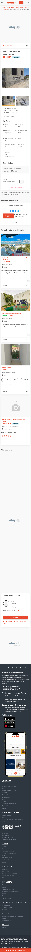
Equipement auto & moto (9, 790)
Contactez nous (6, 944)
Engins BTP (5, 806)
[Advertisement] (15, 27)
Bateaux (4, 792)
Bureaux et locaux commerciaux (11, 891)
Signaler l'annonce (16, 188)
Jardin (4, 821)
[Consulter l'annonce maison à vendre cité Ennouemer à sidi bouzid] (15, 406)
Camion (4, 801)
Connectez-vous (8, 216)
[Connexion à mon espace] (27, 45)
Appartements (6, 885)
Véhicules (6, 781)
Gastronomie (5, 929)
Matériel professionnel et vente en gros (12, 916)
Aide (2, 938)
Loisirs (5, 844)
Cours (3, 912)
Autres (5, 925)
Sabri (12, 601)
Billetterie (4, 862)
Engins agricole (6, 797)
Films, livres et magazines (9, 853)
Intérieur (4, 817)
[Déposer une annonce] (21, 2)
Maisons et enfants (11, 812)
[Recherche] (29, 2)
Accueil (3, 7)
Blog (17, 938)
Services (4, 909)
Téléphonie (5, 869)
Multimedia (7, 866)
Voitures (4, 784)
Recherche (8, 46)
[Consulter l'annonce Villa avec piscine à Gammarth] (15, 300)
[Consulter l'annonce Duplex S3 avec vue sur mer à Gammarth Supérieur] (15, 245)
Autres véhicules (6, 795)
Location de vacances (8, 889)
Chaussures (5, 833)
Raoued (5, 9)
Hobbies (4, 846)
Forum (22, 938)
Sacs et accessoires (7, 837)
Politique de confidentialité (18, 940)
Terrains (4, 893)
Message (15, 617)
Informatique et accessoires (9, 873)
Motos (4, 788)
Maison (4, 887)
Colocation (5, 896)
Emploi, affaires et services (14, 902)
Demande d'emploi (7, 907)
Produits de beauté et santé (9, 839)
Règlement (4, 940)
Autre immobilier (6, 898)
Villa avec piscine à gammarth (11, 313)
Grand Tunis (19, 7)
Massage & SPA (6, 920)
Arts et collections (7, 857)
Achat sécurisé (10, 938)
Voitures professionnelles (9, 786)
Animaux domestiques (8, 851)
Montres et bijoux (6, 835)
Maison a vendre (7, 367)
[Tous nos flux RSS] (25, 667)
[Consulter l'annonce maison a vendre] (15, 354)
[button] (4, 667)
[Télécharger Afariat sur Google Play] (9, 722)
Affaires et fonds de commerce (10, 914)
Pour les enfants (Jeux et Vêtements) (12, 819)
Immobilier (10, 7)
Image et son (5, 871)
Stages (4, 918)
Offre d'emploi (6, 905)
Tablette (4, 878)
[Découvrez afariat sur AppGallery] (9, 725)
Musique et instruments (8, 860)
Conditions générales (8, 942)
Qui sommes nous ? (22, 942)
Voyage (4, 855)
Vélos (3, 799)
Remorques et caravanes (9, 803)
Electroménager (6, 815)
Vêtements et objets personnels (11, 827)
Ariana (27, 7)
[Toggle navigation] (2, 2)
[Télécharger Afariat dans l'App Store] (9, 718)
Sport (3, 849)
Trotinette (4, 808)
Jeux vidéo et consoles (8, 875)
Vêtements (5, 831)
